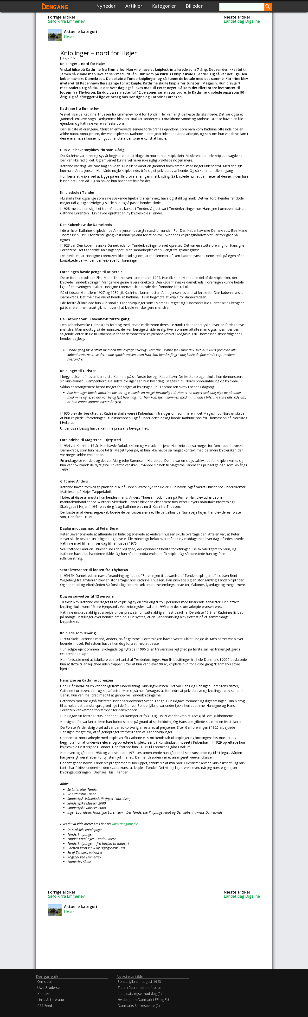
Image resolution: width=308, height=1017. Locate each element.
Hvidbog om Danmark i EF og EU (143, 999)
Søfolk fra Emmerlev (66, 21)
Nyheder (106, 6)
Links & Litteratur (50, 999)
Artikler (133, 6)
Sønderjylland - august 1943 (139, 981)
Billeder (194, 6)
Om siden (44, 981)
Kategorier (164, 6)
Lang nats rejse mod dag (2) (140, 993)
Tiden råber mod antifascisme (141, 987)
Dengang (55, 6)
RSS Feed (44, 1005)
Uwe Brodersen (49, 987)
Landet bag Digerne (242, 21)
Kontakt (43, 993)
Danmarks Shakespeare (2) (139, 1005)
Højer (69, 36)
